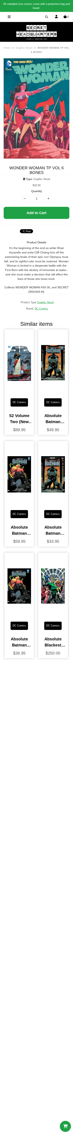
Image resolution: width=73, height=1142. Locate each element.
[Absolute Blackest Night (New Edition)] (53, 615)
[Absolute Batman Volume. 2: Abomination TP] (19, 615)
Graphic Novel (24, 48)
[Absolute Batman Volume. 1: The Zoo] (53, 503)
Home (7, 48)
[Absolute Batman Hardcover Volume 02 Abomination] (19, 503)
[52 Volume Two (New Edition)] (19, 391)
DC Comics (41, 308)
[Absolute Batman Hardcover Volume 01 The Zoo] (53, 391)
